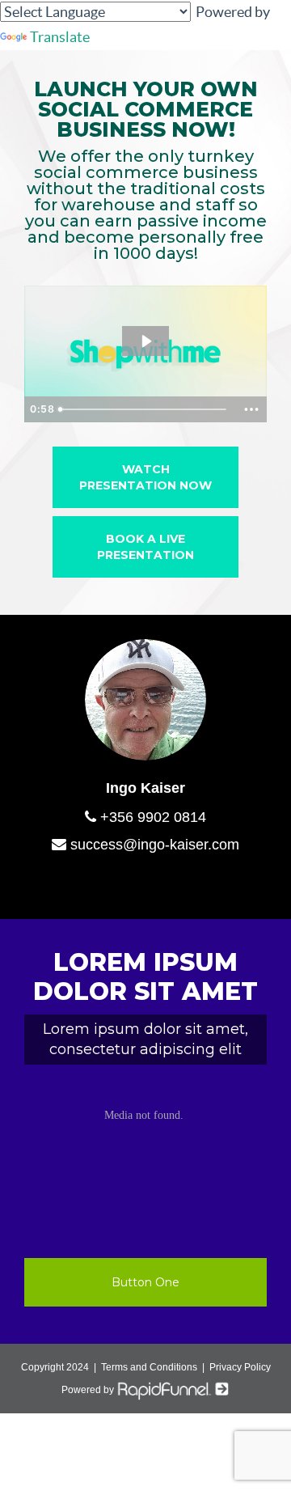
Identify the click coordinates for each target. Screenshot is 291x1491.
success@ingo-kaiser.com (152, 845)
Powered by (88, 1390)
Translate (60, 36)
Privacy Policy (240, 1367)
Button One (145, 1282)
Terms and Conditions (149, 1367)
